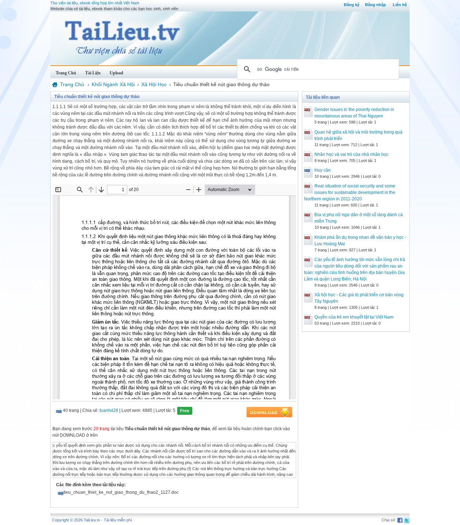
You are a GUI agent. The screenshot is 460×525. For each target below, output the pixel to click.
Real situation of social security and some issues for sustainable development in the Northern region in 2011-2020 (349, 192)
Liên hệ (400, 5)
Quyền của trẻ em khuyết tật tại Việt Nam (354, 317)
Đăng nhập (375, 5)
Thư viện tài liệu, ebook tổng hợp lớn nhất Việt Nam (94, 3)
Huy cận (322, 170)
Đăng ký (351, 5)
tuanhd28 (109, 410)
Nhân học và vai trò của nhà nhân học (351, 154)
